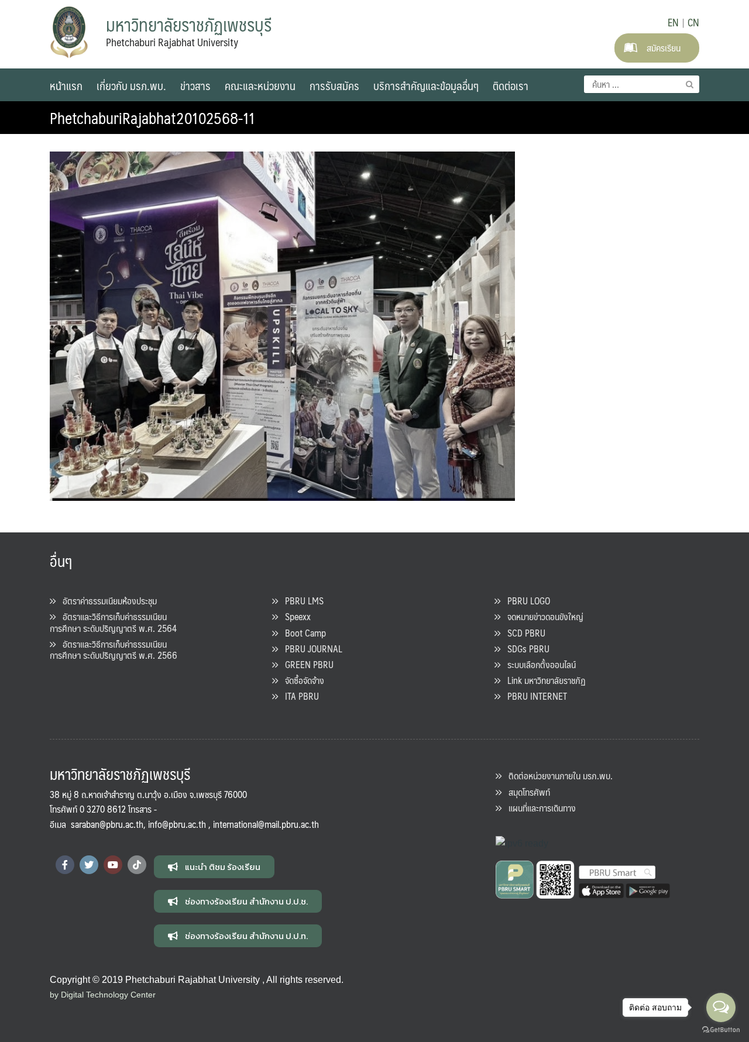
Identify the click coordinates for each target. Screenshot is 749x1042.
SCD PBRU (522, 633)
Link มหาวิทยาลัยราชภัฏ (543, 680)
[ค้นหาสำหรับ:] (641, 84)
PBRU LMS (301, 600)
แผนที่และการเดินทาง (538, 808)
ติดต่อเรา (510, 85)
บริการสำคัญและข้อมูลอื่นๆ (426, 85)
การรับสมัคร (334, 85)
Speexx (294, 616)
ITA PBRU (298, 696)
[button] (214, 866)
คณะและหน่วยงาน (260, 85)
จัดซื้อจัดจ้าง (301, 680)
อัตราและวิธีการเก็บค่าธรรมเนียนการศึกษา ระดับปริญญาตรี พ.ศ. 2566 (113, 649)
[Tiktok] (137, 864)
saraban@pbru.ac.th (107, 824)
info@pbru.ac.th (177, 824)
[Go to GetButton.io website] (721, 1030)
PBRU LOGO (525, 600)
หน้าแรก (66, 85)
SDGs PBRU (524, 648)
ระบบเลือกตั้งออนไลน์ (538, 664)
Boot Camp (302, 633)
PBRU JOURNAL (310, 648)
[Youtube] (113, 864)
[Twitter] (89, 864)
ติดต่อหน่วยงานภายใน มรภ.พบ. (557, 775)
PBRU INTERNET (533, 696)
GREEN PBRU (306, 664)
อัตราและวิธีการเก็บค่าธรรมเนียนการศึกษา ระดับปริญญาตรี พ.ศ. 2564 (113, 621)
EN (673, 22)
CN (693, 22)
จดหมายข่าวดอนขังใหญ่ (541, 616)
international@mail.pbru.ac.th (266, 824)
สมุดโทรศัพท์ (525, 792)
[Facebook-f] (65, 864)
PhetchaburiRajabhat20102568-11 (152, 117)
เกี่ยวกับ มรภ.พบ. (131, 85)
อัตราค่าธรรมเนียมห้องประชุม (106, 600)
